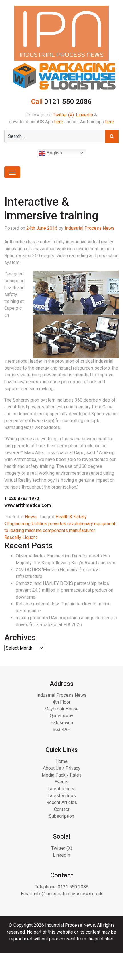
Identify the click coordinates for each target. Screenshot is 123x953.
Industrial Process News (89, 228)
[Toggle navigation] (12, 172)
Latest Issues (61, 788)
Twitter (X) (63, 115)
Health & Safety (71, 516)
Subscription (61, 816)
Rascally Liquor (20, 537)
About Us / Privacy (61, 768)
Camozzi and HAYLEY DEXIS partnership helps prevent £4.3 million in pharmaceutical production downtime (64, 590)
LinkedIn (84, 115)
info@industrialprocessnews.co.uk (68, 893)
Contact (61, 809)
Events (61, 782)
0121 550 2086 (73, 887)
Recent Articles (61, 802)
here (58, 121)
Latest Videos (61, 795)
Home (61, 761)
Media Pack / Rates (62, 775)
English (53, 152)
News (31, 516)
